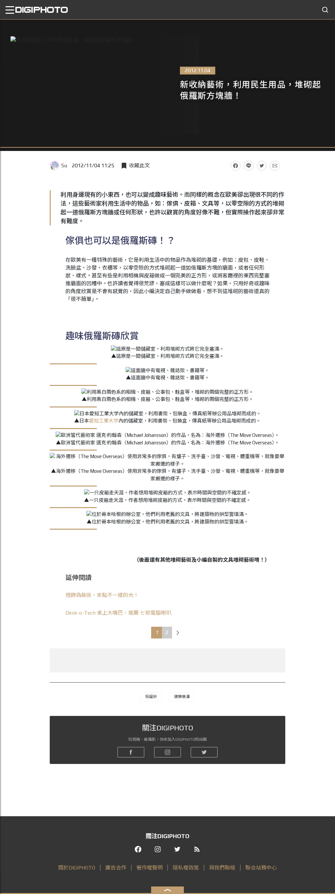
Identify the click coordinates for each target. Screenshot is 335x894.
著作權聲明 (149, 868)
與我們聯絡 (222, 868)
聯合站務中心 (261, 868)
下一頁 (178, 632)
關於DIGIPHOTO (76, 868)
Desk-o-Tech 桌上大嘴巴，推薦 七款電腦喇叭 (118, 613)
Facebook (235, 166)
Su (64, 165)
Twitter (262, 166)
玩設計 (151, 696)
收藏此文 (139, 165)
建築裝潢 (182, 696)
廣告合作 (115, 868)
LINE (249, 166)
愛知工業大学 (103, 420)
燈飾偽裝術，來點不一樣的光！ (102, 595)
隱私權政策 (186, 868)
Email (275, 166)
